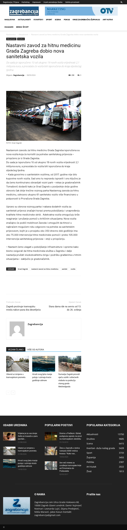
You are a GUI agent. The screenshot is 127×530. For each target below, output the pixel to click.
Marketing (25, 2)
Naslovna (9, 19)
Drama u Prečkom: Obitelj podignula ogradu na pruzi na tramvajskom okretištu (70, 436)
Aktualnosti (24, 19)
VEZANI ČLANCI (16, 349)
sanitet (64, 269)
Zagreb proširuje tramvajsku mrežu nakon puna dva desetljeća (23, 308)
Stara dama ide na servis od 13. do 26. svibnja (65, 308)
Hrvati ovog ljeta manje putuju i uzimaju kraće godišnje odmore (42, 377)
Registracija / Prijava (11, 2)
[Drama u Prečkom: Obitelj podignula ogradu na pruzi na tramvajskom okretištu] (51, 436)
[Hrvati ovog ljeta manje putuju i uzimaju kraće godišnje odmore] (43, 363)
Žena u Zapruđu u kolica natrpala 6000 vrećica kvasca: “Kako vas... (69, 451)
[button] (121, 2)
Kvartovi (38, 19)
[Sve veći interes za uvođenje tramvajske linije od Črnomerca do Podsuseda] (51, 465)
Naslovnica (11, 34)
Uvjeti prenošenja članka (53, 2)
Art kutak (108, 19)
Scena (58, 19)
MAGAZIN (8, 27)
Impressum (36, 2)
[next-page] (13, 393)
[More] (38, 82)
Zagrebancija (18, 75)
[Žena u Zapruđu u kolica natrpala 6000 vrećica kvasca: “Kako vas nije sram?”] (51, 451)
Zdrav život (22, 27)
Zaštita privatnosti (72, 2)
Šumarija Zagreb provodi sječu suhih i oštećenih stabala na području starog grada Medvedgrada (69, 380)
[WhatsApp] (31, 82)
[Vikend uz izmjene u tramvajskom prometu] (17, 363)
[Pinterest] (23, 82)
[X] (16, 82)
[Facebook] (9, 82)
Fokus (67, 19)
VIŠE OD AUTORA (35, 349)
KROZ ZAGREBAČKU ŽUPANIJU (86, 19)
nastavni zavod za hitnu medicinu (44, 269)
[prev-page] (8, 393)
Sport (49, 19)
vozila (73, 269)
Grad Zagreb (23, 269)
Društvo (21, 39)
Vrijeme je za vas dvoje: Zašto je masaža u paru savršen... (28, 436)
